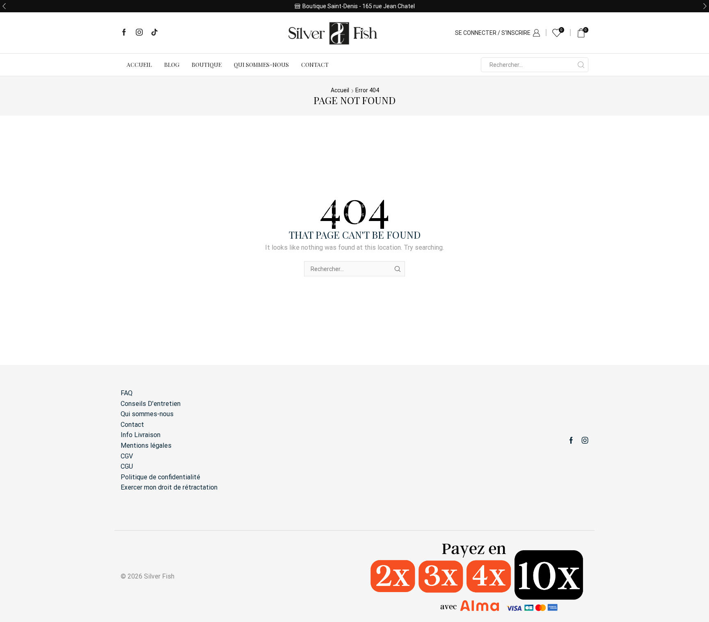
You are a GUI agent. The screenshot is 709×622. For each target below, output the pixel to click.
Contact (315, 64)
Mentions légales (146, 445)
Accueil (139, 64)
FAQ (127, 393)
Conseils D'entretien (151, 404)
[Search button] (581, 65)
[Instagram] (139, 33)
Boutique (207, 64)
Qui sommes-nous (261, 64)
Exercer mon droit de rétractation (169, 487)
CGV (127, 456)
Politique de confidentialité (160, 477)
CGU (127, 466)
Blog (171, 64)
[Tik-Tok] (154, 33)
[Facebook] (124, 33)
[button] (4, 6)
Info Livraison (140, 435)
